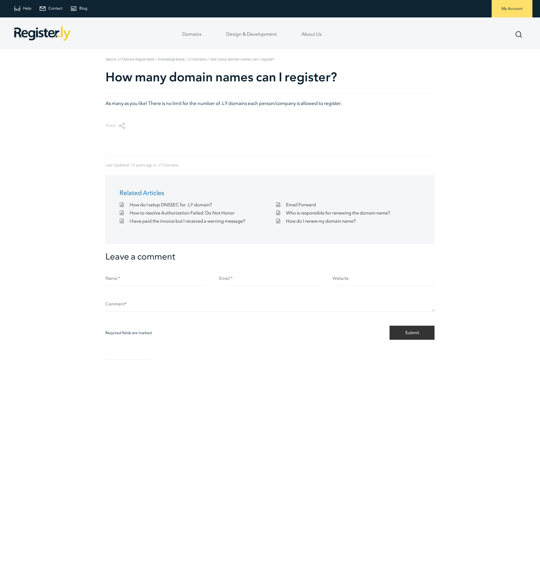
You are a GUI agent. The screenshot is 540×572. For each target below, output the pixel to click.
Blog (83, 8)
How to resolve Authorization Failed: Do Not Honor (182, 213)
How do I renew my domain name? (321, 221)
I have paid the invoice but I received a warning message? (187, 221)
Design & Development (251, 34)
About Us (311, 34)
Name (112, 278)
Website (340, 278)
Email (226, 278)
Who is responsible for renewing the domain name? (338, 213)
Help (27, 8)
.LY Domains (168, 165)
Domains (191, 34)
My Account (512, 8)
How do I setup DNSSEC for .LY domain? (171, 205)
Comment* (116, 304)
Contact (55, 8)
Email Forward (301, 205)
